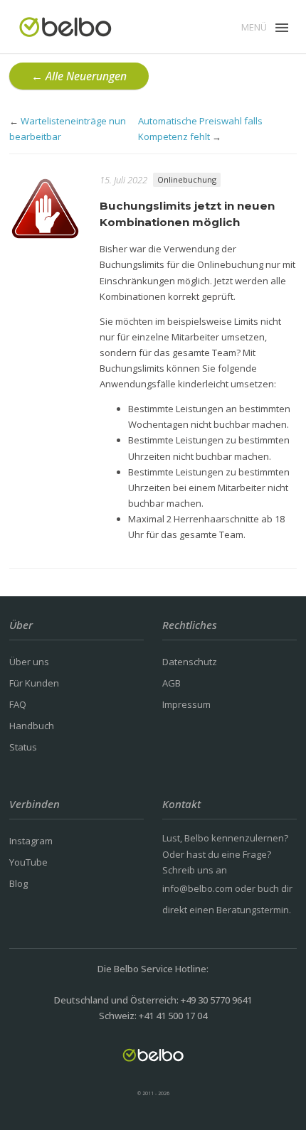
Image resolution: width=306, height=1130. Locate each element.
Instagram (31, 840)
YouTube (28, 862)
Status (23, 747)
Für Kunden (34, 683)
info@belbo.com (197, 888)
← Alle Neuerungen (79, 76)
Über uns (29, 661)
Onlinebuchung (186, 179)
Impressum (186, 704)
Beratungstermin (252, 909)
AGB (171, 683)
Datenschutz (189, 661)
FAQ (17, 704)
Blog (18, 883)
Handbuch (31, 725)
